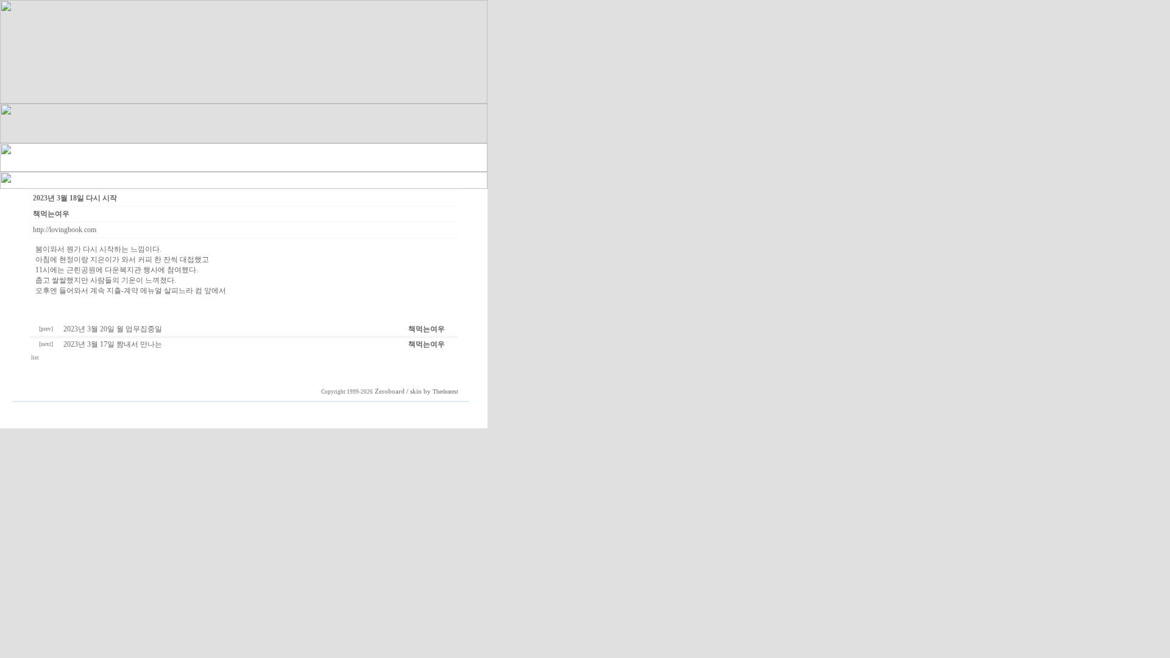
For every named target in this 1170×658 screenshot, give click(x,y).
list (35, 358)
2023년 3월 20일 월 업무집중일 (112, 329)
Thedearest (445, 391)
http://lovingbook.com (64, 229)
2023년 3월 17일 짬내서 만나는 (112, 344)
